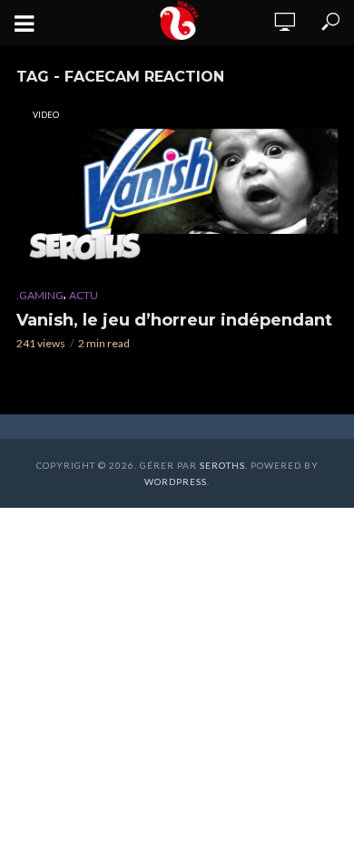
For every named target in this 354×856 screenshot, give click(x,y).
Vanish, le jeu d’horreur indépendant (174, 320)
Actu (83, 295)
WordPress (175, 481)
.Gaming (40, 295)
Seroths (222, 465)
